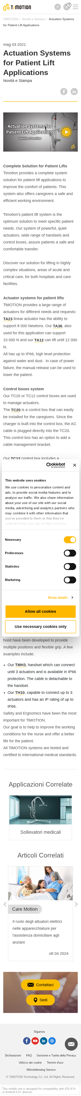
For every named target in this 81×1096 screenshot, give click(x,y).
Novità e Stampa (33, 19)
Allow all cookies (40, 611)
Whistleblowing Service (41, 1069)
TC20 (16, 410)
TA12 (39, 340)
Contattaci (45, 985)
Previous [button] (5, 904)
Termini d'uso (55, 1062)
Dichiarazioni (13, 1055)
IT (57, 7)
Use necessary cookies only (41, 626)
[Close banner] (74, 465)
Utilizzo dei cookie (30, 1062)
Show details (58, 597)
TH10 (20, 692)
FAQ (29, 1055)
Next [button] (76, 904)
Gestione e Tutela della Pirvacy (56, 1055)
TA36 (57, 326)
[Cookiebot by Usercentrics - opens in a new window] (48, 465)
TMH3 (20, 665)
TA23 (8, 319)
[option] (40, 817)
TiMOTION (10, 19)
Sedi (43, 1000)
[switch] (70, 553)
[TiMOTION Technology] (17, 7)
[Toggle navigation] (72, 1)
